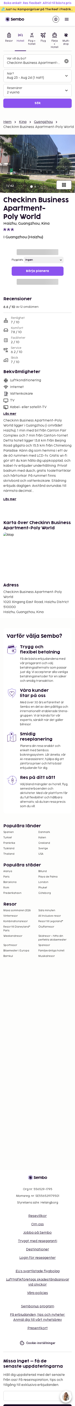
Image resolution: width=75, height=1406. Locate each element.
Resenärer (14, 88)
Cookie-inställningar (41, 1343)
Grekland (44, 843)
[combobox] (34, 63)
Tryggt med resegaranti (37, 1241)
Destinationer (37, 1249)
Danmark (44, 832)
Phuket (42, 887)
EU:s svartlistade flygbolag (38, 1271)
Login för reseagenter (37, 1258)
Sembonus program (37, 1306)
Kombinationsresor (15, 921)
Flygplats (17, 260)
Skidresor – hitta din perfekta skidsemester (52, 937)
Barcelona (9, 882)
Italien (42, 837)
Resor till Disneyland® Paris (16, 928)
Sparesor (44, 945)
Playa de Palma (48, 876)
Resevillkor (37, 1216)
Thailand (8, 854)
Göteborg (44, 893)
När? (10, 73)
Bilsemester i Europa (16, 950)
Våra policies (37, 1293)
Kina (22, 122)
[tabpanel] (37, 81)
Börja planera (37, 271)
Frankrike (9, 843)
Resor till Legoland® (50, 921)
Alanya (7, 871)
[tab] (9, 41)
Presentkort (38, 1328)
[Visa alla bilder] (64, 184)
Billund (42, 871)
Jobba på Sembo (37, 1233)
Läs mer (9, 413)
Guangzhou (43, 122)
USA (40, 854)
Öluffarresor (46, 926)
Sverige (43, 848)
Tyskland (8, 848)
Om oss (37, 1224)
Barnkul (8, 956)
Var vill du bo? (16, 58)
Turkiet (7, 837)
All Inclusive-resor (49, 916)
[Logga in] (55, 19)
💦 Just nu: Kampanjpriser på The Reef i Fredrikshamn (38, 9)
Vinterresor (10, 916)
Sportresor (10, 945)
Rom (6, 887)
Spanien (8, 832)
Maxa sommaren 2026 (17, 910)
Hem (7, 122)
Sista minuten (46, 910)
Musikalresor (46, 956)
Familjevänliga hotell (51, 950)
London (43, 882)
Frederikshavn (12, 893)
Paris (6, 876)
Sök (38, 103)
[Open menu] (66, 19)
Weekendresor (12, 936)
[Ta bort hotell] (66, 61)
